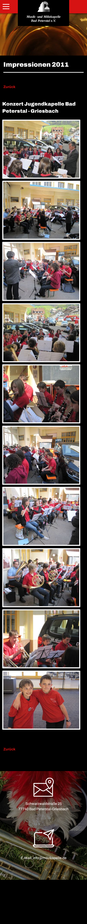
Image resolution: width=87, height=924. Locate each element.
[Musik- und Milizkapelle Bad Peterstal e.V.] (43, 6)
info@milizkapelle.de (49, 858)
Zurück (9, 87)
